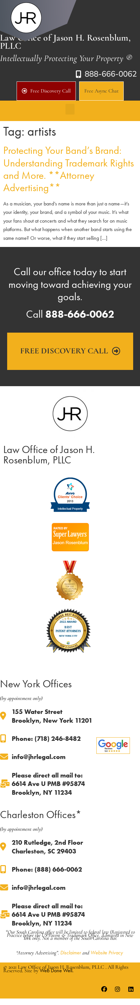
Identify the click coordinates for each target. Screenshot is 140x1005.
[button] (70, 109)
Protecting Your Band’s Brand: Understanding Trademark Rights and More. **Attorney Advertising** (68, 169)
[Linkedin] (131, 989)
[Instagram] (117, 989)
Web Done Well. (57, 970)
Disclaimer (70, 952)
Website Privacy (107, 952)
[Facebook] (104, 989)
